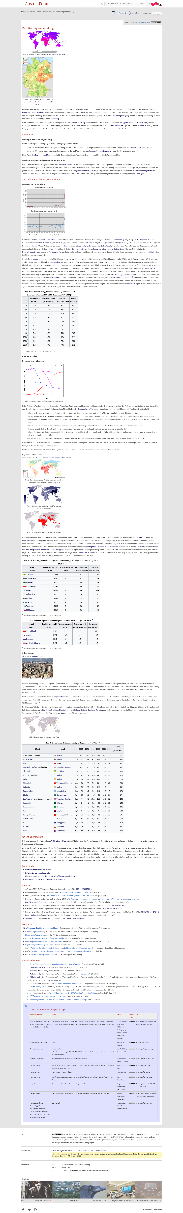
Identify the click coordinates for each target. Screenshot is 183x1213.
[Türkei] (55, 763)
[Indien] (24, 590)
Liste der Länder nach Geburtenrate (38, 869)
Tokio (25, 755)
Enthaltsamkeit (107, 246)
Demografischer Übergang (88, 409)
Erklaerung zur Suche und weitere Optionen (119, 3)
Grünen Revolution (58, 277)
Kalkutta (26, 787)
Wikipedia (94, 1134)
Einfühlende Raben (127, 1200)
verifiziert (150, 252)
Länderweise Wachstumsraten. (37, 935)
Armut (34, 246)
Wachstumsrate (67, 164)
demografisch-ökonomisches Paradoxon (102, 546)
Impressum (158, 1209)
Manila (26, 822)
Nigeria (29, 602)
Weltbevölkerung (78, 122)
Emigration (107, 151)
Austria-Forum (38, 3)
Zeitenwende (33, 259)
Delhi (68, 710)
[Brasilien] (24, 582)
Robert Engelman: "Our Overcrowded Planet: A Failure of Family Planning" (58, 999)
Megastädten (59, 697)
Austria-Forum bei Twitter (29, 1210)
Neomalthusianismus (30, 252)
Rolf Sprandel (44, 902)
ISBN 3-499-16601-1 (53, 980)
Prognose (143, 240)
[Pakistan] (24, 606)
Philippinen (60, 549)
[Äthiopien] (24, 574)
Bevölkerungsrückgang (120, 115)
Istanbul (26, 763)
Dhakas (63, 713)
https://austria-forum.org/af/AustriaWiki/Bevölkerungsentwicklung (110, 1154)
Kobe (31, 818)
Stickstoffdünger (117, 274)
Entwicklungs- (141, 537)
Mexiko (29, 598)
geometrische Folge (83, 170)
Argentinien (61, 791)
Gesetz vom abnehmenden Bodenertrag (108, 249)
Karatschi (91, 710)
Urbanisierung (37, 656)
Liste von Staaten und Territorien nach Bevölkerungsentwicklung (50, 876)
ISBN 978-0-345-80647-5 (76, 918)
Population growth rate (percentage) (39, 945)
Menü (142, 3)
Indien (28, 590)
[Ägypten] (55, 811)
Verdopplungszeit (144, 170)
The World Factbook (58, 54)
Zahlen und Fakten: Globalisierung (77, 948)
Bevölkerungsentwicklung (115, 1134)
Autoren (137, 1134)
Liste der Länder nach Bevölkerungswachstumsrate (51, 458)
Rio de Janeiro (28, 807)
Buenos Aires (28, 791)
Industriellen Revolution (59, 262)
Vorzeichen (57, 115)
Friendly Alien (101, 1200)
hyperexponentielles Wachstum (134, 122)
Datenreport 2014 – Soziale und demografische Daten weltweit (69, 895)
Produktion (65, 246)
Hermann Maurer (59, 1156)
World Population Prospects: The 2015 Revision (43, 941)
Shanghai (27, 783)
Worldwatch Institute (58, 841)
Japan (28, 635)
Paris (25, 830)
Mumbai (62, 710)
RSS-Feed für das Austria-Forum (36, 1210)
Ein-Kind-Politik (86, 552)
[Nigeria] (24, 602)
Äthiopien (29, 574)
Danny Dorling (30, 915)
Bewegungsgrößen (42, 155)
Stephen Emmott (31, 918)
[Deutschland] (24, 631)
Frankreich (61, 830)
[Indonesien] (24, 594)
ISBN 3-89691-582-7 (114, 908)
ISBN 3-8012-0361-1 (118, 905)
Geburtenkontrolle (84, 246)
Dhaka (25, 795)
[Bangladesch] (24, 578)
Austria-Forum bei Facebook (23, 1210)
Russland (29, 639)
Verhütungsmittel (55, 252)
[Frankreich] (55, 830)
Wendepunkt (143, 125)
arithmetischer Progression (47, 243)
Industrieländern (28, 540)
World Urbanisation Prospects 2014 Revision (51, 996)
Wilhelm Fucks (35, 974)
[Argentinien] (55, 791)
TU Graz (156, 4)
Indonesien (45, 549)
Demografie (57, 118)
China (29, 552)
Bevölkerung (92, 243)
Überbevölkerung (116, 125)
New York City (28, 767)
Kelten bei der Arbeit (44, 1200)
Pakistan (25, 549)
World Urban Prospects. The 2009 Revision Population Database (73, 993)
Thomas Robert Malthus (47, 240)
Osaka (25, 818)
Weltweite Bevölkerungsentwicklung (45, 948)
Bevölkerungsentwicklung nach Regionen (47, 951)
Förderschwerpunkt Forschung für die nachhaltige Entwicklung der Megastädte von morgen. (103, 899)
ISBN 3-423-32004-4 (83, 889)
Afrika (141, 546)
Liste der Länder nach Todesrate (37, 873)
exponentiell (151, 268)
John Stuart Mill (51, 249)
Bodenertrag (119, 240)
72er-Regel (139, 173)
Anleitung (88, 990)
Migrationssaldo (95, 112)
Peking (25, 815)
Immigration (94, 151)
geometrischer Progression (115, 243)
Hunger (25, 246)
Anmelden (157, 14)
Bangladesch (35, 549)
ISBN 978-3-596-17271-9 (150, 912)
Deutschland (31, 631)
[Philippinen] (24, 610)
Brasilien (29, 582)
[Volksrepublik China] (24, 586)
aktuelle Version (143, 22)
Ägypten (60, 811)
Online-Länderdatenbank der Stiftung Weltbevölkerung (46, 938)
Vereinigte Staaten (33, 643)
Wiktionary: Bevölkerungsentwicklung (42, 928)
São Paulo (42, 679)
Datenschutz (147, 1209)
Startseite (23, 4)
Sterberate (40, 112)
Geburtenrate (27, 112)
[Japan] (24, 635)
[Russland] (24, 639)
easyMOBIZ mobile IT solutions (150, 1200)
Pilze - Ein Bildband (69, 1200)
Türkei (59, 763)
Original (96, 986)
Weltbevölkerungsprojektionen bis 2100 (46, 954)
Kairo (25, 811)
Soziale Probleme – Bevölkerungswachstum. (77, 892)
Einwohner (88, 109)
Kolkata (77, 710)
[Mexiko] (24, 598)
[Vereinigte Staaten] (24, 643)
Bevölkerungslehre (79, 249)
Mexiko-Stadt (28, 759)
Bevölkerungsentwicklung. (35, 931)
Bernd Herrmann (31, 902)
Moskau (26, 826)
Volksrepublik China (33, 586)
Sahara (156, 546)
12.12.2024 (129, 1134)
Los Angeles (27, 799)
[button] (122, 13)
